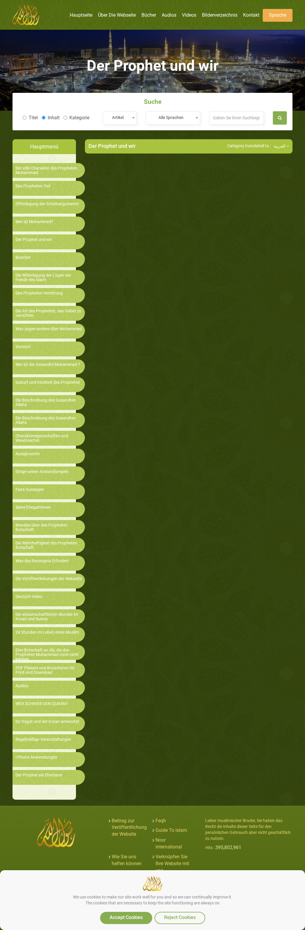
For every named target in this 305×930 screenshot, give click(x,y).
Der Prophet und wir (33, 239)
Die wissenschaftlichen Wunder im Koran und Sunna (46, 616)
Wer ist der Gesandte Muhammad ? (47, 364)
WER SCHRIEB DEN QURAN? (41, 704)
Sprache (277, 15)
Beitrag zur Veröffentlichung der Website (129, 827)
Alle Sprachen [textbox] (170, 117)
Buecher (23, 257)
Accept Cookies (126, 917)
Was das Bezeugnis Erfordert (42, 561)
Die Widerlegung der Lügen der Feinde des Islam (43, 277)
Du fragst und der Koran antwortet (47, 721)
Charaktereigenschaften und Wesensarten (41, 438)
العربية (280, 146)
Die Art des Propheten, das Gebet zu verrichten (48, 313)
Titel (33, 117)
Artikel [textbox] (118, 117)
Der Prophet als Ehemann (38, 775)
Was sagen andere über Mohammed (48, 329)
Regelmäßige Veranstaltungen (43, 739)
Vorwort (23, 347)
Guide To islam (171, 830)
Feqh (160, 820)
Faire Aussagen (29, 489)
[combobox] (119, 118)
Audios (21, 686)
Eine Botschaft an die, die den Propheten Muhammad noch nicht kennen (47, 655)
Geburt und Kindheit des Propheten (47, 382)
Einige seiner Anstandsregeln (42, 471)
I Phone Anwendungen (36, 757)
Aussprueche (27, 454)
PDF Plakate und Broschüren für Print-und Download (45, 670)
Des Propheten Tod (32, 186)
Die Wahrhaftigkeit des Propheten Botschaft (46, 545)
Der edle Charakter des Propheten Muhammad (46, 170)
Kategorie (79, 117)
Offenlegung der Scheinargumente (47, 204)
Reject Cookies (180, 917)
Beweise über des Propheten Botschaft (41, 527)
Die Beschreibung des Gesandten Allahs (45, 402)
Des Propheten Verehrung (39, 293)
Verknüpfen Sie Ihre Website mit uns (172, 863)
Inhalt (54, 117)
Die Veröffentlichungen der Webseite (48, 579)
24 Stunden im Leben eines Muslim (47, 632)
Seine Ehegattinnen (33, 507)
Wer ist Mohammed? (34, 222)
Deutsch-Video (28, 596)
